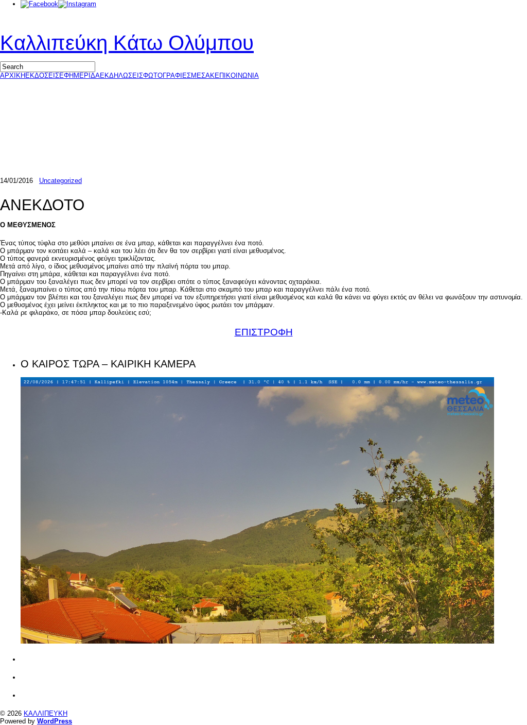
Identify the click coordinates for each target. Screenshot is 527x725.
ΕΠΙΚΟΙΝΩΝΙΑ (237, 75)
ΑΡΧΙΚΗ (12, 75)
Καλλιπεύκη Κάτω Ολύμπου (127, 42)
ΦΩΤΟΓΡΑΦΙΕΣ (167, 75)
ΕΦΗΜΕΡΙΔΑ (79, 75)
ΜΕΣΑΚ (203, 75)
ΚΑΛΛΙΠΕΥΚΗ (45, 713)
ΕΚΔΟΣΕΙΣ (42, 75)
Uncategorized (60, 180)
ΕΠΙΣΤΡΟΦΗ (264, 332)
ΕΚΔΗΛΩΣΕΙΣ (121, 75)
